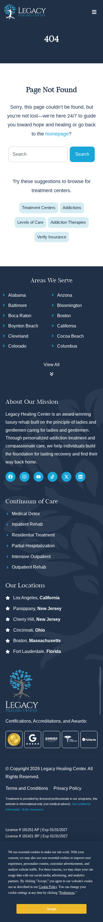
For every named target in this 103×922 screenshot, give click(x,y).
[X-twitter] (66, 477)
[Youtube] (38, 477)
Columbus (67, 346)
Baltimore (17, 305)
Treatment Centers (38, 207)
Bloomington (69, 305)
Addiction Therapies (68, 222)
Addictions (72, 207)
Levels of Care (30, 222)
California (66, 326)
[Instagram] (24, 477)
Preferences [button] (67, 893)
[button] (94, 12)
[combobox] (38, 154)
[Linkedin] (80, 477)
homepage (57, 134)
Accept (51, 909)
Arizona (64, 295)
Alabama (17, 295)
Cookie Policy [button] (48, 887)
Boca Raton (19, 315)
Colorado (17, 346)
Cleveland (18, 336)
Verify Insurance (51, 237)
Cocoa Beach (70, 336)
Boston (64, 315)
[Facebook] (10, 477)
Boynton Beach (23, 326)
